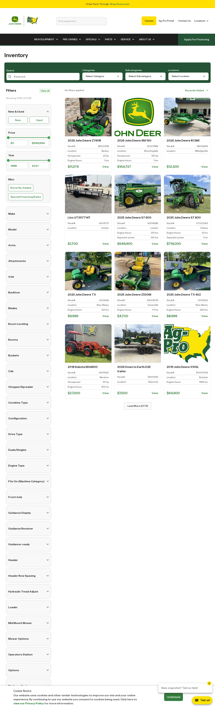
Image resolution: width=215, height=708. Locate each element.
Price (11, 132)
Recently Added (20, 187)
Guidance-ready (19, 544)
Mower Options (18, 638)
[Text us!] (202, 701)
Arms (12, 245)
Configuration (17, 418)
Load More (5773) (137, 405)
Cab (10, 371)
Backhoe (14, 292)
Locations (173, 70)
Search (10, 70)
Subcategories (133, 70)
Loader (13, 607)
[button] (201, 21)
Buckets (13, 355)
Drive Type (15, 434)
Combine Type (18, 402)
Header (13, 560)
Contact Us (184, 20)
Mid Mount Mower (20, 623)
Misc (11, 179)
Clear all (45, 90)
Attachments (17, 261)
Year (11, 155)
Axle (11, 276)
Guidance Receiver (20, 528)
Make (11, 213)
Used (39, 120)
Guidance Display (19, 512)
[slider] (8, 137)
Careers (149, 20)
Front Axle (15, 497)
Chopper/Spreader (20, 386)
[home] (23, 20)
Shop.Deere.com (119, 4)
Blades (12, 308)
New (18, 120)
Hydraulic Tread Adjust (23, 591)
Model (12, 229)
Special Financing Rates (25, 196)
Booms (13, 339)
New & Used (16, 111)
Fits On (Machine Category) (26, 481)
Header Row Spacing (21, 575)
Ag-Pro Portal (166, 20)
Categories (88, 70)
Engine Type (16, 465)
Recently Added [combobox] (194, 90)
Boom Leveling (18, 324)
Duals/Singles (17, 449)
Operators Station (20, 654)
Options (13, 670)
